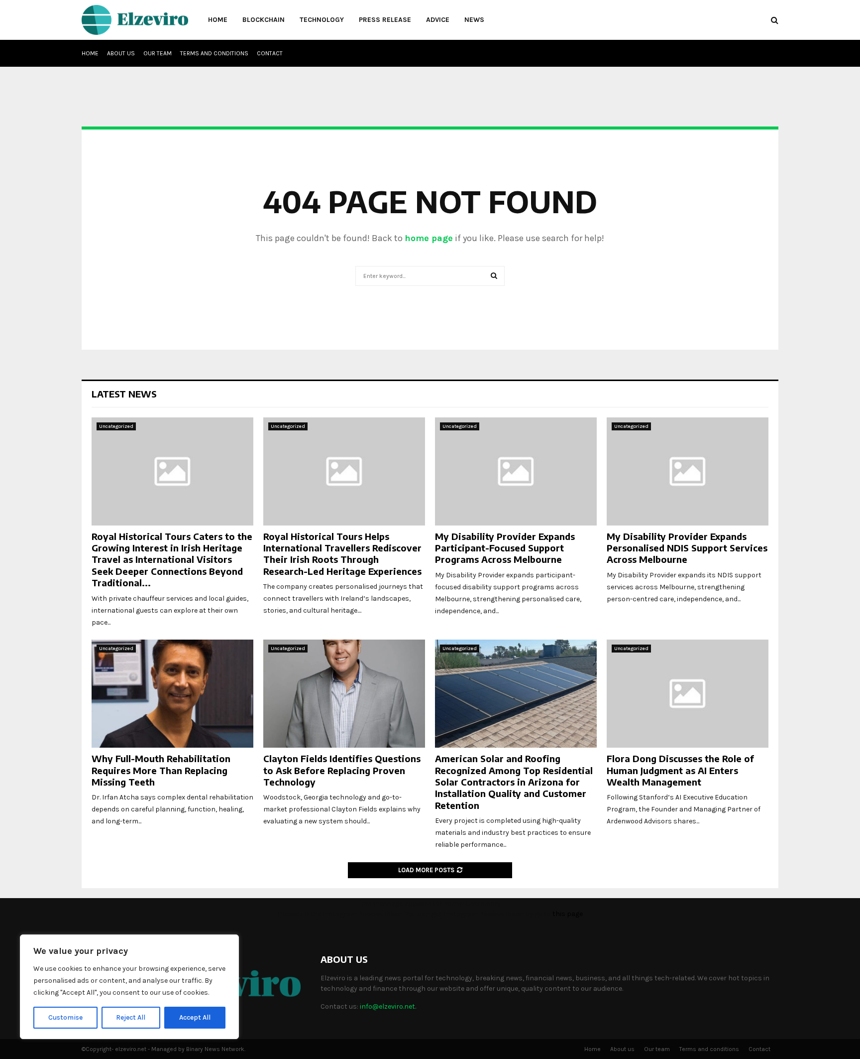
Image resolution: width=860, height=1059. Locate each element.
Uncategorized (116, 426)
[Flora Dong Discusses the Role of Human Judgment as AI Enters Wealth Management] (687, 694)
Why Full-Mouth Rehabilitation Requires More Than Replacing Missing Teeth (161, 770)
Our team (157, 53)
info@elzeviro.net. (388, 1006)
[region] (129, 986)
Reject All (130, 1017)
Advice (437, 19)
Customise (65, 1017)
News (474, 19)
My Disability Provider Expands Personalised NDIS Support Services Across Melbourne (687, 547)
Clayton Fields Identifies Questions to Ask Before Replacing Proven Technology (342, 770)
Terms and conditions (214, 53)
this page (567, 914)
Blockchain (263, 19)
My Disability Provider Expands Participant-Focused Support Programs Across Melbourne (505, 547)
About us (121, 53)
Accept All (195, 1017)
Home (217, 19)
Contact (270, 53)
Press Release (385, 19)
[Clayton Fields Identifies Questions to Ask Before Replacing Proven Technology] (344, 694)
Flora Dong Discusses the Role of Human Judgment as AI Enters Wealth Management (680, 770)
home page (429, 238)
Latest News (124, 393)
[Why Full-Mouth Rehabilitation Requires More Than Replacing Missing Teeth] (172, 694)
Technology (322, 19)
